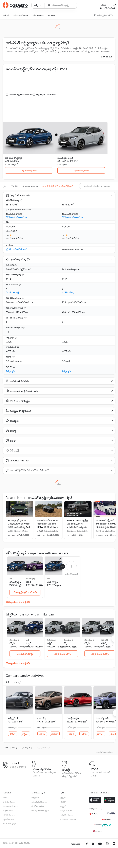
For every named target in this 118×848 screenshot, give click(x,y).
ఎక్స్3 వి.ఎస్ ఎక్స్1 (62, 653)
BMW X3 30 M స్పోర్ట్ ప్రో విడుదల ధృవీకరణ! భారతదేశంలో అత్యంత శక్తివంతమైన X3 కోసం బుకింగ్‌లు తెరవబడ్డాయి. (77, 527)
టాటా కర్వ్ (41, 718)
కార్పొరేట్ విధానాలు (9, 815)
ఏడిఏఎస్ (14, 186)
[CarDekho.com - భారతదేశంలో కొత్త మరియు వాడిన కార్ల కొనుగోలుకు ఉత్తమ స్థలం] (15, 5)
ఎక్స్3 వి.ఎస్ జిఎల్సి (100, 653)
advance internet (30, 186)
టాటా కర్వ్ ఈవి (102, 718)
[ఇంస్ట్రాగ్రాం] (107, 844)
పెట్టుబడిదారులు (8, 819)
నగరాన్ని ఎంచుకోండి (105, 15)
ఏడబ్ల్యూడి (10, 371)
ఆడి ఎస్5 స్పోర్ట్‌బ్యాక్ (13, 157)
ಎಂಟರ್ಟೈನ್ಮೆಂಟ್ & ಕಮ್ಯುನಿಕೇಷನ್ (57, 186)
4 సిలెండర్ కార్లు (68, 292)
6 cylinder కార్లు (12, 292)
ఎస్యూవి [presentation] (18, 682)
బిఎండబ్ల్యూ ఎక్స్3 (65, 157)
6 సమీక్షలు (18, 238)
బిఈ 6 (113, 733)
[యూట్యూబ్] (100, 844)
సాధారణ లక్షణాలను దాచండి (21, 94)
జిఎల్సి (104, 643)
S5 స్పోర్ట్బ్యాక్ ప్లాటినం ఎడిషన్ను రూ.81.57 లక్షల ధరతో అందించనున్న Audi (19, 523)
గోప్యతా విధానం (8, 810)
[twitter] (93, 844)
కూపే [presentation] (7, 682)
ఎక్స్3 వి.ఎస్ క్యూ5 (25, 653)
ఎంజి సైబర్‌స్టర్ (73, 718)
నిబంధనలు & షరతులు (10, 806)
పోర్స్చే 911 (13, 718)
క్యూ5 (28, 643)
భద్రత (3, 186)
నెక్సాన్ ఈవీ (101, 733)
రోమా (12, 733)
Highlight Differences (46, 94)
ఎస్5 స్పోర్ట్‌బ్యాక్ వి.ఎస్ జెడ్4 (24, 592)
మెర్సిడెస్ (104, 640)
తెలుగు (103, 5)
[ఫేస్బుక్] (86, 844)
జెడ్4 (28, 581)
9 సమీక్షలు (74, 238)
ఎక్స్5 (84, 733)
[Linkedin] (114, 844)
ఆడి (27, 640)
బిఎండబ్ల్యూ (30, 578)
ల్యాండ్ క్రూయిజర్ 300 (26, 733)
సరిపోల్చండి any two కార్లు (16, 602)
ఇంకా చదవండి (106, 56)
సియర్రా (54, 733)
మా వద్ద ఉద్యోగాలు (9, 802)
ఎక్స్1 (66, 643)
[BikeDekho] (93, 813)
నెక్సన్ (42, 733)
